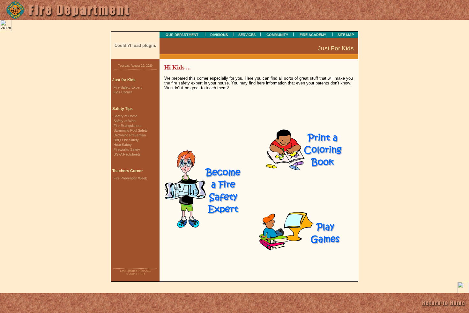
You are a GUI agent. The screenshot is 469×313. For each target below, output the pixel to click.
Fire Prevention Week (130, 178)
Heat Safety (123, 145)
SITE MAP (346, 35)
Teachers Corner (127, 171)
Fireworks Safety (127, 149)
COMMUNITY (277, 35)
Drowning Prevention (130, 135)
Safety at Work (125, 121)
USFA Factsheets (127, 154)
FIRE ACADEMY (313, 35)
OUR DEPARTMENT (182, 35)
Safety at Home (126, 116)
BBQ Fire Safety (126, 140)
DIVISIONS (219, 35)
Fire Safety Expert (128, 87)
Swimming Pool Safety (131, 130)
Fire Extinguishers (128, 125)
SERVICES (247, 35)
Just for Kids (124, 80)
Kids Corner (123, 92)
